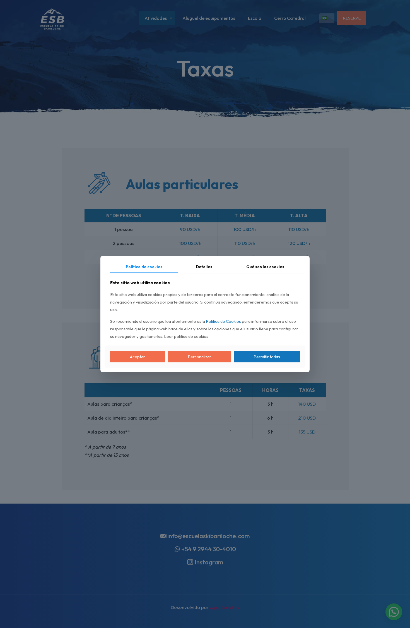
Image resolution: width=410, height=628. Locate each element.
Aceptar (137, 356)
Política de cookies (144, 266)
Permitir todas (267, 356)
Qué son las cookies (265, 266)
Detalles (204, 266)
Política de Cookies (223, 321)
